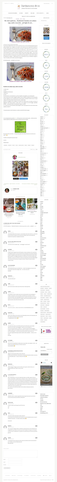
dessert (41, 131)
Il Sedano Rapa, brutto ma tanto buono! (11, 223)
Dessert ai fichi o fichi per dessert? (32, 212)
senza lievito (48, 314)
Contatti (26, 13)
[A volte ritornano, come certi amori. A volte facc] (20, 168)
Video (41, 194)
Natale (48, 301)
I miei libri (32, 13)
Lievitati (41, 143)
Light (41, 145)
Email (4, 462)
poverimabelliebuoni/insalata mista (15, 350)
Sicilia (50, 316)
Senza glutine (21, 145)
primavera (47, 305)
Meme (41, 301)
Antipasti (41, 116)
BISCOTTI (41, 123)
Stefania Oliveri (7, 149)
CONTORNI (5, 145)
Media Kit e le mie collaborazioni (28, 16)
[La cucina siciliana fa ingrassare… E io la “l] (20, 163)
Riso (41, 176)
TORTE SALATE (46, 318)
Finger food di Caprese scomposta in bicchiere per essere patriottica (8, 214)
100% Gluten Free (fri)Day (45, 286)
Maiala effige (42, 146)
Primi (41, 164)
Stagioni (41, 184)
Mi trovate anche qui (43, 401)
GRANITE (41, 140)
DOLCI (46, 292)
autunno (46, 288)
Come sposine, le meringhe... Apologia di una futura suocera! (29, 184)
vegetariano (42, 190)
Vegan (26, 145)
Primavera (42, 162)
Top (52, 479)
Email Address (43, 350)
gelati (41, 138)
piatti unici (42, 157)
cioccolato (43, 290)
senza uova (43, 316)
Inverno (41, 142)
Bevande (41, 121)
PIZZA (41, 159)
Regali (41, 172)
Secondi (41, 179)
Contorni (41, 129)
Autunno (41, 118)
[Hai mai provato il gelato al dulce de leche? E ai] (15, 163)
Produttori (42, 167)
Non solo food (43, 303)
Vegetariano (43, 321)
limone (42, 299)
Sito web (4, 464)
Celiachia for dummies (12, 13)
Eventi (41, 137)
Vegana (29, 145)
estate (41, 135)
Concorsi (47, 290)
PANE (41, 150)
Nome (4, 459)
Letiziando (10, 340)
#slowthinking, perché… (44, 412)
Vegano (33, 145)
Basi (41, 120)
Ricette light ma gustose (44, 395)
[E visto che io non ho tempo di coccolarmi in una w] (25, 163)
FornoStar (44, 362)
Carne (41, 124)
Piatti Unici (42, 305)
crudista (9, 145)
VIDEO (41, 409)
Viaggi (41, 192)
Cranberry (10, 393)
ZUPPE (41, 195)
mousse (45, 301)
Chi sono (21, 13)
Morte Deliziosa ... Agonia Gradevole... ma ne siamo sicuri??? (11, 184)
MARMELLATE (42, 148)
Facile (13, 145)
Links (41, 405)
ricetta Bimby (43, 308)
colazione (41, 126)
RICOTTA (47, 308)
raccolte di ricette (43, 168)
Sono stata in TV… (43, 411)
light (17, 145)
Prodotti (41, 165)
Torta (41, 186)
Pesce (41, 156)
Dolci (41, 132)
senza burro (47, 310)
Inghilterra (43, 297)
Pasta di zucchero (43, 153)
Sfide (47, 316)
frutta (42, 295)
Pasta (41, 151)
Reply (36, 223)
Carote (50, 288)
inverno (47, 297)
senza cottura (43, 312)
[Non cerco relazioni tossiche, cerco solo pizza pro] (20, 174)
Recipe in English (43, 170)
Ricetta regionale (43, 173)
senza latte (43, 314)
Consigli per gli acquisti (44, 127)
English (41, 134)
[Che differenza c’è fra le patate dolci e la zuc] (15, 174)
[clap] (42, 386)
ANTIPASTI (42, 288)
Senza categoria (43, 181)
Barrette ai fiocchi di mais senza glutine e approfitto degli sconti (20, 213)
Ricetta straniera (43, 175)
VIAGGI (47, 13)
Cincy (16, 118)
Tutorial (41, 187)
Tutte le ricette (40, 13)
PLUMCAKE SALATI (43, 161)
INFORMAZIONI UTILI (47, 295)
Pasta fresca (42, 154)
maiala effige (46, 299)
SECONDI (42, 310)
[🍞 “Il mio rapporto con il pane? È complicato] (25, 174)
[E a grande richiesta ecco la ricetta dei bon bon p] (15, 168)
